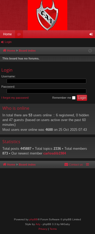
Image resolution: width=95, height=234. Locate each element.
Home (7, 34)
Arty (38, 224)
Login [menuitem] (92, 35)
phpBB (33, 219)
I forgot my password (14, 97)
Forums (20, 35)
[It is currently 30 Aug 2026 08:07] (90, 51)
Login (8, 41)
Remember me (62, 97)
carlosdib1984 (54, 153)
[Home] (47, 15)
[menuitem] (73, 164)
